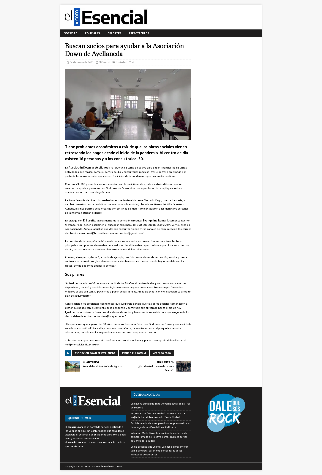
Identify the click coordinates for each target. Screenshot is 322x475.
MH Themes (116, 466)
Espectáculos (139, 33)
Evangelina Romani (134, 353)
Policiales (92, 33)
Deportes (114, 33)
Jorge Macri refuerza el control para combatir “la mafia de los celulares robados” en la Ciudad (158, 415)
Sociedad (70, 33)
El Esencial (104, 62)
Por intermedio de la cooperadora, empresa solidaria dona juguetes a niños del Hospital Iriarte (160, 425)
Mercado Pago (162, 353)
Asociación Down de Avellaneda (95, 353)
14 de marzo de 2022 (82, 62)
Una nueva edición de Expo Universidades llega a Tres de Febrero (160, 406)
